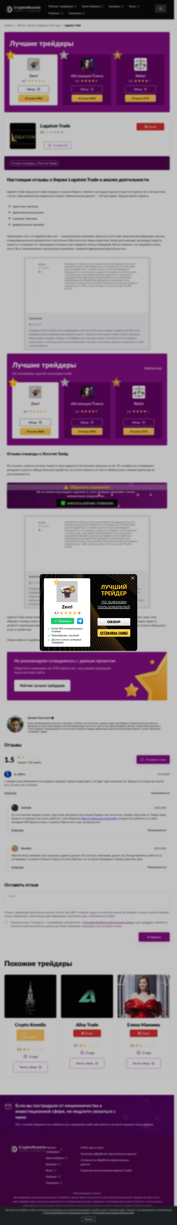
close (133, 578)
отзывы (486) (114, 633)
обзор (113, 622)
